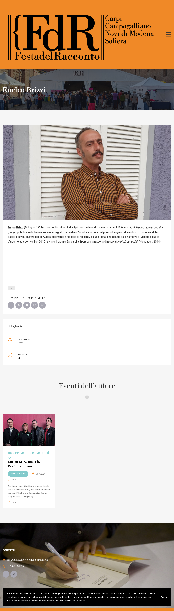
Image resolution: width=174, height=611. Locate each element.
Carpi (14, 502)
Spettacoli (18, 473)
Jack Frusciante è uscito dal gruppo (28, 459)
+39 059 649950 (16, 566)
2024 (12, 288)
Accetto (164, 597)
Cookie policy (78, 600)
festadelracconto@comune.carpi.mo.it (27, 559)
